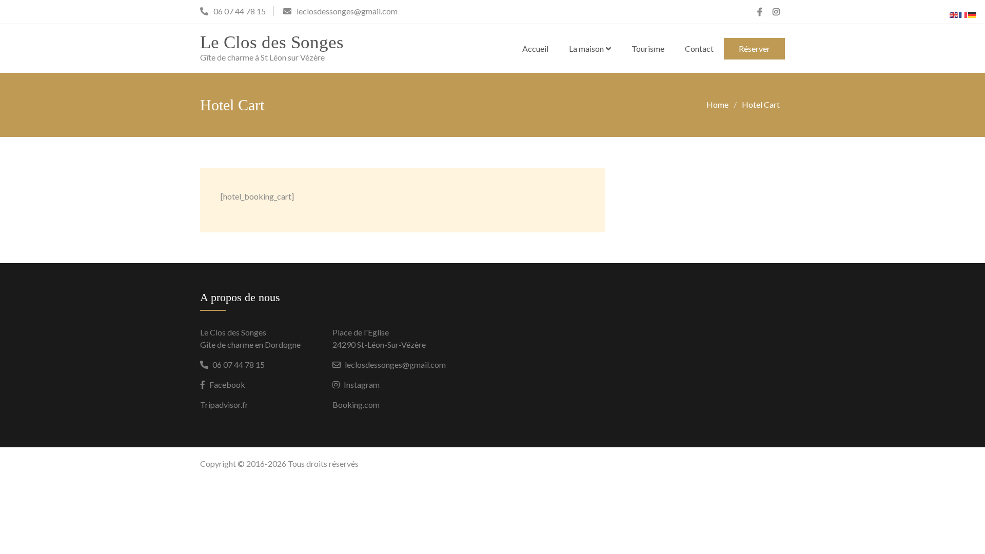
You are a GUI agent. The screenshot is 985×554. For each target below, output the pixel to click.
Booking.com (356, 404)
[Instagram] (776, 12)
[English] (954, 13)
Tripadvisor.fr (224, 404)
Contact (699, 48)
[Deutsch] (972, 13)
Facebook (227, 384)
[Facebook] (759, 12)
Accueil (535, 48)
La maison (586, 48)
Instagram (362, 384)
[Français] (963, 13)
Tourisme (648, 48)
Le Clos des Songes (272, 42)
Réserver (754, 48)
